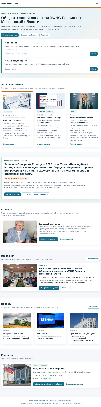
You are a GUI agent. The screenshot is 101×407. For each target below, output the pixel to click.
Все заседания (93, 259)
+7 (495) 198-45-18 (47, 375)
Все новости (94, 306)
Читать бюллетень (9, 35)
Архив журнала (76, 144)
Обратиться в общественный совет (49, 384)
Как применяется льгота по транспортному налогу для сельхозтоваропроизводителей (16, 336)
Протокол (65, 288)
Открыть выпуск (9, 144)
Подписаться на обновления (38, 400)
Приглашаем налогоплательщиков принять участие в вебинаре (49, 336)
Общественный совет (9, 3)
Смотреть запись (12, 194)
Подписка (44, 35)
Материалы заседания (49, 288)
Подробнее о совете (48, 239)
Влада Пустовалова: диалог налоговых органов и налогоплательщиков (81, 120)
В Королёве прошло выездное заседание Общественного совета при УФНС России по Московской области (62, 271)
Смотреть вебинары (29, 35)
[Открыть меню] (97, 3)
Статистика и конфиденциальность (60, 400)
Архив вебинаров (41, 194)
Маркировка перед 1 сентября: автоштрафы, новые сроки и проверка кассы (49, 120)
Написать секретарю (74, 384)
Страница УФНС (66, 239)
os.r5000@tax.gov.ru (46, 379)
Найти (93, 54)
